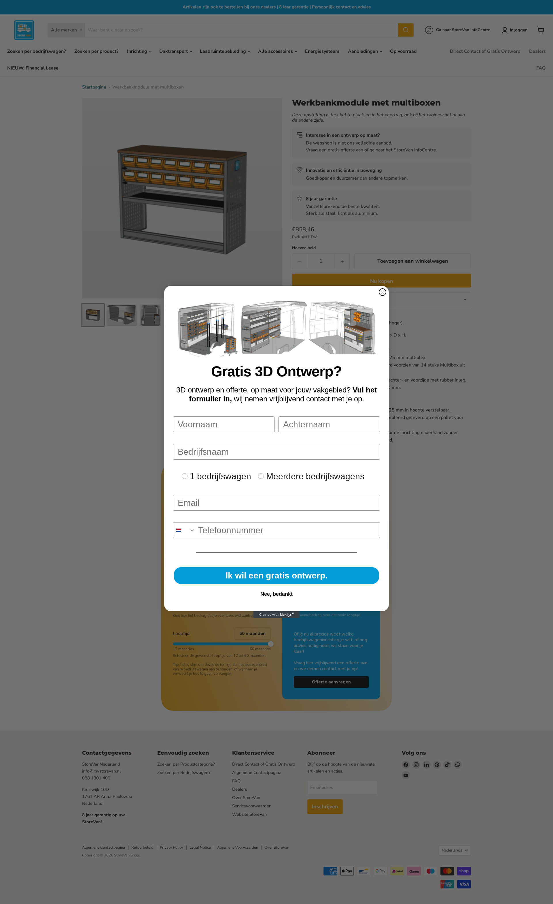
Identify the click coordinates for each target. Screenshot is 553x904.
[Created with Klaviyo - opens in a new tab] (276, 614)
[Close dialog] (382, 292)
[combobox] (184, 530)
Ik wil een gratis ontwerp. (276, 575)
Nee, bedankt (276, 594)
